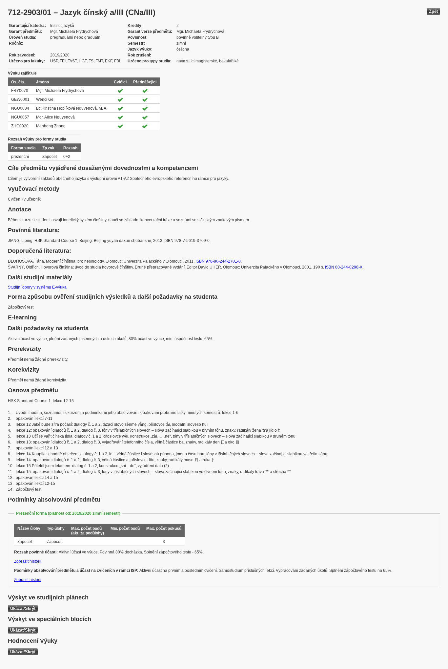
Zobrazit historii (27, 561)
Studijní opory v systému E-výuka (37, 287)
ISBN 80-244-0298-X (343, 267)
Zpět (433, 11)
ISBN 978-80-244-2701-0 (218, 261)
